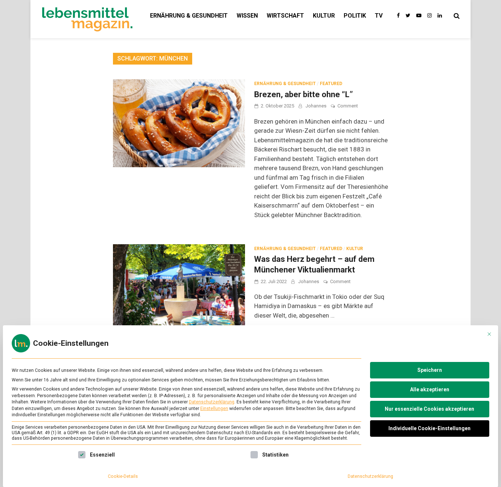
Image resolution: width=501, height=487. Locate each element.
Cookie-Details (123, 476)
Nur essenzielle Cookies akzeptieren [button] (429, 409)
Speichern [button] (429, 370)
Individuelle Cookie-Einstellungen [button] (429, 428)
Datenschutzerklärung (211, 401)
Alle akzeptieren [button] (429, 389)
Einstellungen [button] (214, 408)
